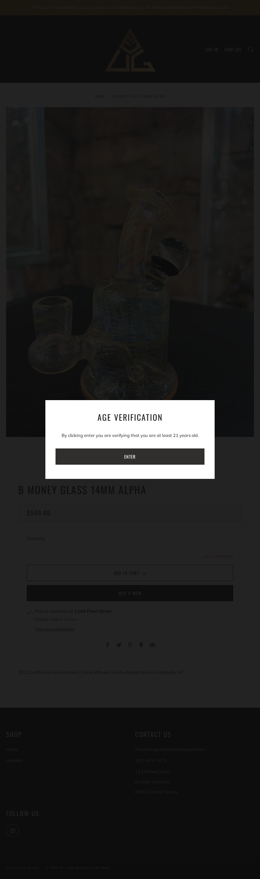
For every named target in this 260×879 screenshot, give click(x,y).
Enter (130, 456)
